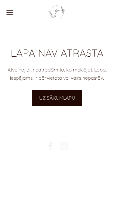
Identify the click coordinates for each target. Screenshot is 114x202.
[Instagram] (64, 146)
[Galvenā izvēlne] (10, 12)
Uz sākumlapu (57, 98)
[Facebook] (50, 146)
